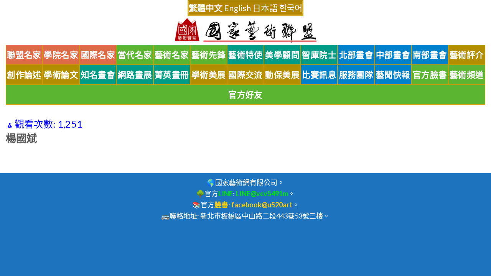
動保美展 (282, 75)
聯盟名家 (24, 55)
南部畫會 (430, 55)
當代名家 (135, 55)
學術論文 (61, 75)
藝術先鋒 (208, 55)
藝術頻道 (467, 75)
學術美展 (208, 75)
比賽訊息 (319, 75)
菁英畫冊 (172, 75)
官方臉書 (430, 75)
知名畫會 (98, 75)
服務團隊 (356, 75)
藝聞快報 (393, 75)
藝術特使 (245, 55)
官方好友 (245, 95)
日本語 (265, 8)
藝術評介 (467, 55)
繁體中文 (205, 8)
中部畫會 (393, 55)
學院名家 (61, 55)
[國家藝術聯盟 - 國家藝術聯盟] (245, 30)
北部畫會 (356, 55)
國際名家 (98, 55)
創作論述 (24, 75)
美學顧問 (282, 55)
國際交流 (245, 75)
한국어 (290, 8)
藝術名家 (172, 55)
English (237, 8)
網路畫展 (135, 75)
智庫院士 (319, 55)
